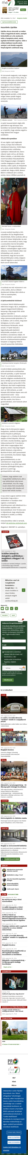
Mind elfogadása (14, 1142)
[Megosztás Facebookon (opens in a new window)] (7, 608)
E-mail (4, 645)
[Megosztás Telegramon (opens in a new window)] (11, 608)
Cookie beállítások (14, 1132)
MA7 (14, 1078)
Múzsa (14, 1085)
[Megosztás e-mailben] (2, 608)
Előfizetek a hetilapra (23, 10)
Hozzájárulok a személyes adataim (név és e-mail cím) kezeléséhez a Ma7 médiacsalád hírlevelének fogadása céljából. (13, 657)
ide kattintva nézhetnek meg (16, 523)
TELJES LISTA (7, 967)
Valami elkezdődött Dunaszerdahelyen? (13, 884)
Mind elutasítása (14, 1137)
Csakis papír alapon (13, 889)
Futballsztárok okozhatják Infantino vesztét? (15, 870)
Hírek (14, 1082)
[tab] (4, 894)
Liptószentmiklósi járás (9, 22)
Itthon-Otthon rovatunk (10, 1044)
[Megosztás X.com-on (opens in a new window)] (16, 608)
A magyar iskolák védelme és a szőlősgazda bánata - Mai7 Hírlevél (12, 1010)
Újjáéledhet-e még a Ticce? (15, 875)
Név (3, 638)
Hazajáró (5, 615)
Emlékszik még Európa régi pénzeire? (13, 994)
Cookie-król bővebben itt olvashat (12, 1148)
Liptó (13, 615)
